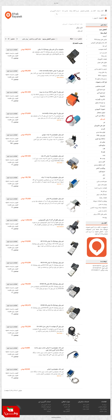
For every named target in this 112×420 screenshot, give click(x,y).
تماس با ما (65, 11)
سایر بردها (104, 56)
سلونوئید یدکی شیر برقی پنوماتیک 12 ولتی (51, 49)
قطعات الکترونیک (102, 59)
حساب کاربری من (46, 405)
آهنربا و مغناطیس (100, 86)
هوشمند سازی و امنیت (100, 188)
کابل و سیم (102, 162)
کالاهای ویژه (66, 411)
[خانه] (106, 11)
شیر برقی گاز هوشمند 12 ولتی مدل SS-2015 (50, 326)
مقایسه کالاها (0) (77, 43)
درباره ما (104, 405)
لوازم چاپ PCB (101, 135)
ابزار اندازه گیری (101, 90)
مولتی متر (102, 142)
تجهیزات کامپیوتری (100, 109)
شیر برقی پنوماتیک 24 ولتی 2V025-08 (52, 305)
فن (104, 122)
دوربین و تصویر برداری (100, 69)
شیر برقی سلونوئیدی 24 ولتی (55, 199)
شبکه (71, 39)
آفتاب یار (93, 11)
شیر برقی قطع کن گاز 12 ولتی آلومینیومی (51, 220)
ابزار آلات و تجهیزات (101, 82)
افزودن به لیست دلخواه (12, 53)
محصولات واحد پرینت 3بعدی (98, 208)
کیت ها (105, 46)
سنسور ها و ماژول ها (101, 79)
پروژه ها (105, 217)
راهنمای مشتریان (84, 11)
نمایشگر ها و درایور (101, 194)
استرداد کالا (86, 407)
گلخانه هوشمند (102, 49)
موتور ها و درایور (102, 185)
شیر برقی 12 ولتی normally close (53, 113)
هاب (104, 149)
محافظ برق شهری (100, 139)
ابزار (104, 178)
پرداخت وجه (103, 409)
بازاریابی (68, 409)
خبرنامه (49, 411)
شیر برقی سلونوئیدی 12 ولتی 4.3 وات (52, 156)
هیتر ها (103, 152)
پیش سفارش (103, 411)
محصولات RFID (102, 76)
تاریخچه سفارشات (46, 407)
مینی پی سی (103, 53)
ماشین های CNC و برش (100, 214)
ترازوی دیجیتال (101, 113)
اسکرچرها (102, 96)
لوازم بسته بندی (100, 132)
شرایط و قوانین (102, 407)
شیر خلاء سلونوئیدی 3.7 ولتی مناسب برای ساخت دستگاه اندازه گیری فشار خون (49, 349)
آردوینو (105, 36)
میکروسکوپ (102, 145)
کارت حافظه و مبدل (99, 165)
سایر (104, 175)
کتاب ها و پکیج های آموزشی (99, 43)
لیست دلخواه (47, 409)
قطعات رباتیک (103, 198)
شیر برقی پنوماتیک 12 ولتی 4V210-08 (52, 262)
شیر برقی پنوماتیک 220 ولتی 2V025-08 (52, 284)
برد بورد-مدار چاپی (100, 103)
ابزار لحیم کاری (101, 93)
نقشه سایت (86, 409)
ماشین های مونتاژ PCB (100, 39)
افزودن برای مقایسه (13, 56)
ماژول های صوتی (102, 62)
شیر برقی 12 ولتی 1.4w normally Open (51, 71)
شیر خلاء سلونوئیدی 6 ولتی (55, 369)
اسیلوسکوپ (102, 172)
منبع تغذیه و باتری (102, 181)
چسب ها (102, 158)
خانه (81, 24)
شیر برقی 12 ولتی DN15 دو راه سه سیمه (51, 92)
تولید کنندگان (66, 405)
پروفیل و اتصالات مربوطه (100, 201)
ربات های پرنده (103, 72)
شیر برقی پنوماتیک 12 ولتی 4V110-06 (52, 241)
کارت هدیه (67, 407)
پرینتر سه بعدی (103, 204)
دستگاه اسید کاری (100, 116)
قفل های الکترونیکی (99, 126)
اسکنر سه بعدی (102, 211)
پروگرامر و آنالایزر (100, 168)
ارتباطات (104, 66)
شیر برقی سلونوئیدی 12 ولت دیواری (53, 135)
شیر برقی (102, 119)
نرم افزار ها (104, 191)
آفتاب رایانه (100, 11)
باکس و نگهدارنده (100, 99)
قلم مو (103, 129)
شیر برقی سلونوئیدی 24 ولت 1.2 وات (52, 177)
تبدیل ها (102, 106)
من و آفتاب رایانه (74, 11)
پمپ (104, 155)
